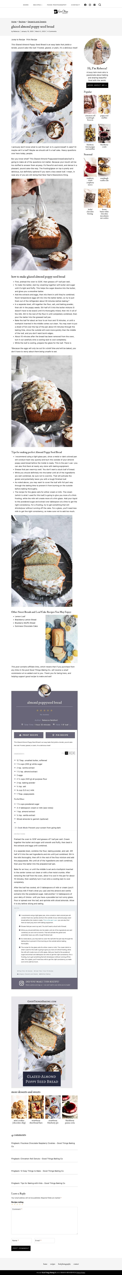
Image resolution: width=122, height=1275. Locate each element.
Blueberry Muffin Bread (25, 623)
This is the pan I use (64, 463)
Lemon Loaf (20, 616)
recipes (52, 1264)
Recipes (22, 22)
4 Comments (51, 31)
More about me (96, 85)
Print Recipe (31, 39)
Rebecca (16, 31)
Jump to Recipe (18, 39)
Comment (17, 1209)
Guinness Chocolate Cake (26, 626)
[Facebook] (85, 5)
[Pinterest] (94, 5)
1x (66, 753)
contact (75, 5)
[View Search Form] (99, 4)
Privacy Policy (80, 1272)
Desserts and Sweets (37, 22)
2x (70, 753)
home (26, 5)
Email (38, 1240)
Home (14, 22)
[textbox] (45, 938)
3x (73, 753)
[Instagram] (90, 5)
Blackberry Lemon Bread (25, 620)
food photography (57, 5)
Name (15, 1240)
